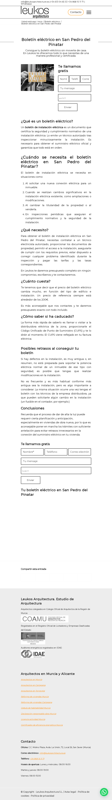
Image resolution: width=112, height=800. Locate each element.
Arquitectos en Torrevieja (33, 691)
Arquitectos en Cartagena (33, 685)
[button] (104, 792)
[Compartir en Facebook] (28, 577)
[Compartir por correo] (84, 577)
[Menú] (87, 12)
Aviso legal (70, 792)
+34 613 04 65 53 (59, 1)
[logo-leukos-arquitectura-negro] (35, 12)
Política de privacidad (42, 796)
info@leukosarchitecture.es (35, 1)
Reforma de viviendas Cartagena (36, 702)
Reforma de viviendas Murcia (35, 696)
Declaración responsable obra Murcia (38, 713)
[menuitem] (75, 12)
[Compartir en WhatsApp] (56, 577)
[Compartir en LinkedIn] (70, 577)
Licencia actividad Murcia (33, 719)
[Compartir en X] (42, 577)
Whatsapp (26, 3)
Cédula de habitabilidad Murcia (35, 708)
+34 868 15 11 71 (76, 1)
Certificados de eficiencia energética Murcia (42, 725)
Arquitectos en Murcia (31, 679)
